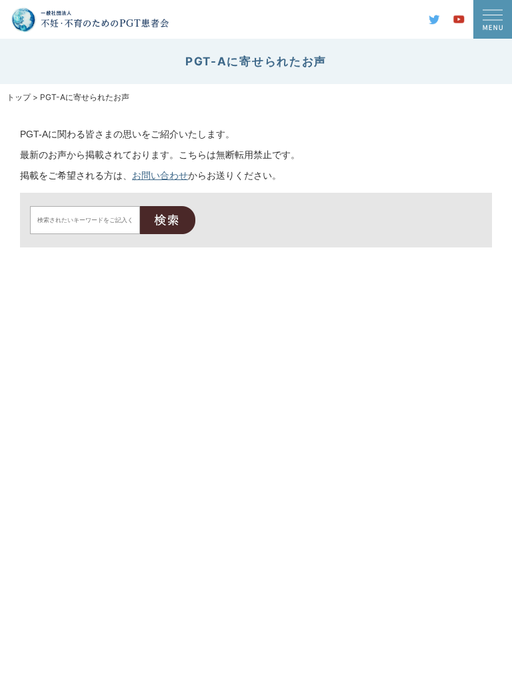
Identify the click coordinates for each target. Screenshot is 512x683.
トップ (19, 97)
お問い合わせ (160, 175)
